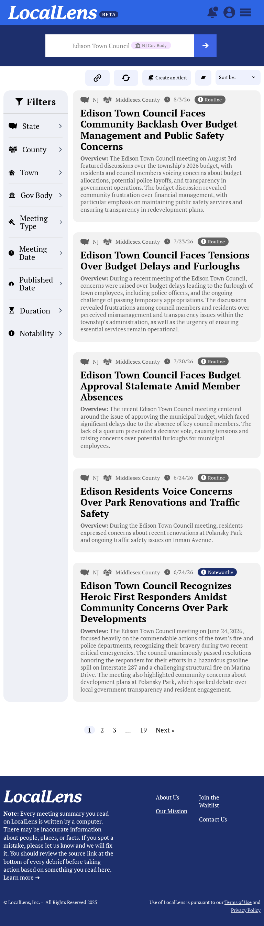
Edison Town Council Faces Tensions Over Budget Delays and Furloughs (165, 260)
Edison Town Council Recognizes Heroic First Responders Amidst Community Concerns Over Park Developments (156, 602)
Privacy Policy (246, 910)
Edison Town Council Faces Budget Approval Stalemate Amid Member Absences (160, 385)
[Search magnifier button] (205, 45)
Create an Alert (171, 77)
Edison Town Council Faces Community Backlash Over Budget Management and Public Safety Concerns (159, 130)
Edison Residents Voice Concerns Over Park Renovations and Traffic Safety (160, 502)
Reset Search (203, 78)
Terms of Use (238, 902)
